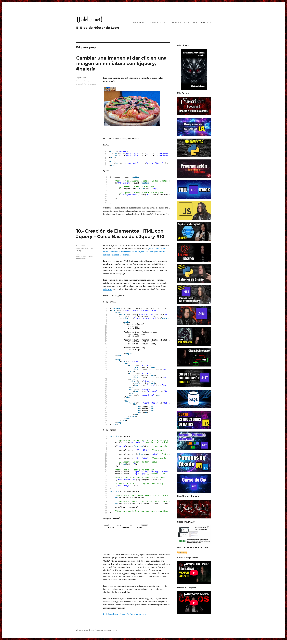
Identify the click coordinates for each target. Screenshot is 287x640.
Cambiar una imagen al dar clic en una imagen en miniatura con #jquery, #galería (121, 63)
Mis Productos (190, 22)
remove (83, 258)
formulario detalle (87, 256)
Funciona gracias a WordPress (107, 630)
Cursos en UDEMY (158, 22)
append (79, 254)
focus (78, 256)
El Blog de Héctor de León (97, 28)
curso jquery (87, 254)
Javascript (80, 81)
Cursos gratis (175, 22)
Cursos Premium (139, 22)
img (87, 84)
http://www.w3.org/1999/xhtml (140, 310)
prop (91, 84)
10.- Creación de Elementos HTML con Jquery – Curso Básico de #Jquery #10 (120, 233)
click (78, 84)
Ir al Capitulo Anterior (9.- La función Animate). (124, 614)
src (95, 84)
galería (82, 84)
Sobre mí (204, 22)
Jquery (86, 81)
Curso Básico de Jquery (84, 248)
